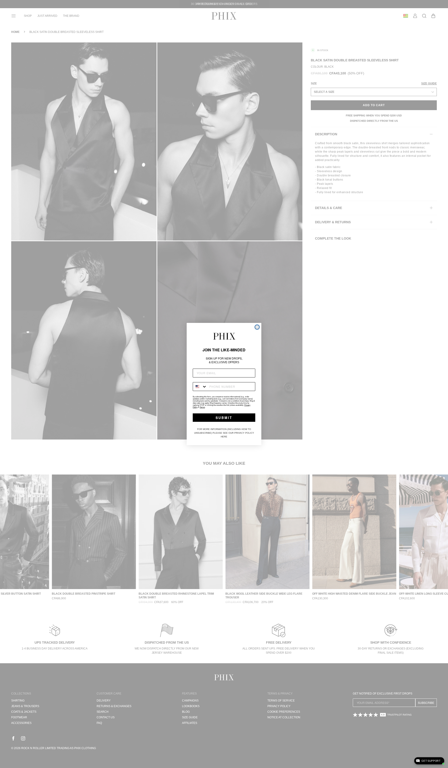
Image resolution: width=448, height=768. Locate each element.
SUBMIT (224, 417)
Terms (202, 407)
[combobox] (200, 386)
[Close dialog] (257, 327)
